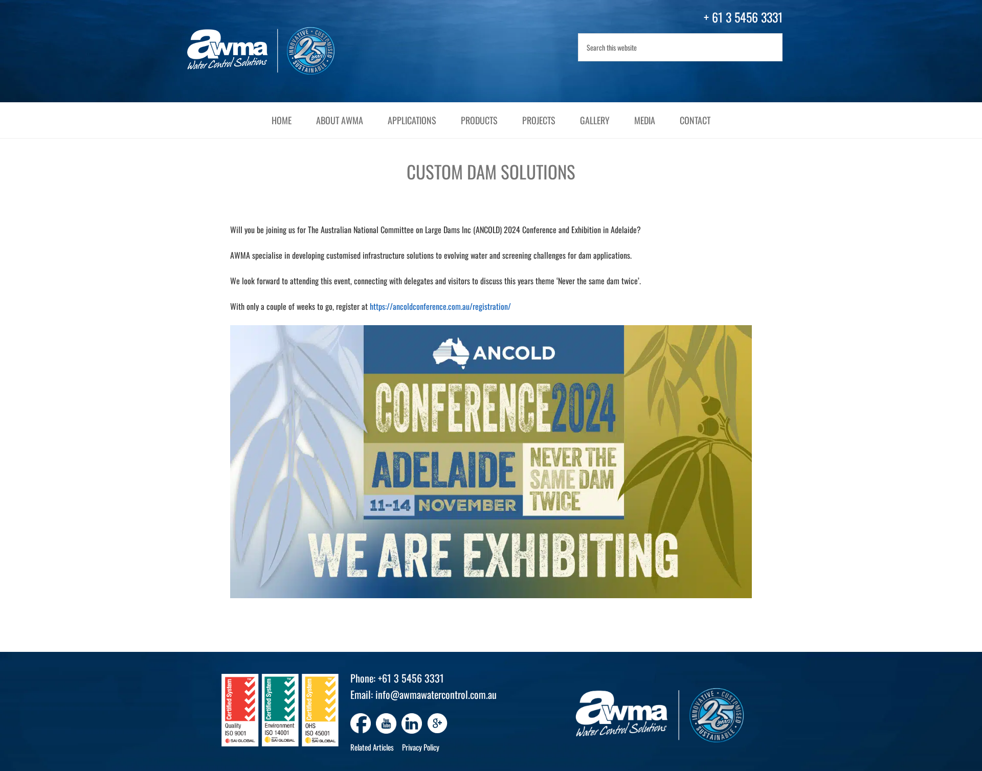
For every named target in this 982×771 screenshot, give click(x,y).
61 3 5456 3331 (747, 17)
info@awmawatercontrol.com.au (436, 694)
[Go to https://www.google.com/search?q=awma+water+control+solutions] (437, 724)
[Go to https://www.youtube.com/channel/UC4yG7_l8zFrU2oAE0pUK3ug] (386, 723)
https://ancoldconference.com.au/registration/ (440, 306)
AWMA (271, 51)
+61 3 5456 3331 (411, 678)
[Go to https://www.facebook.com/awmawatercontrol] (360, 723)
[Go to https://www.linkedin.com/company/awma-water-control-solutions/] (411, 723)
